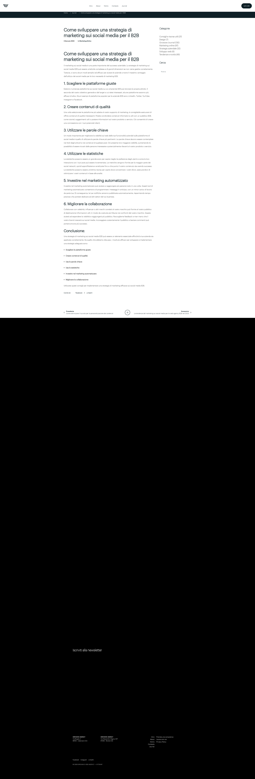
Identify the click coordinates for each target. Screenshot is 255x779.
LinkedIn (89, 293)
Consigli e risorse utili (168, 36)
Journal (74, 13)
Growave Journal (167, 42)
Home (66, 13)
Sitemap (99, 764)
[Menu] (251, 389)
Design (162, 39)
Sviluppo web (165, 51)
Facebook (79, 293)
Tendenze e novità (167, 54)
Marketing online (85, 41)
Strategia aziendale (168, 48)
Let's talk (248, 5)
